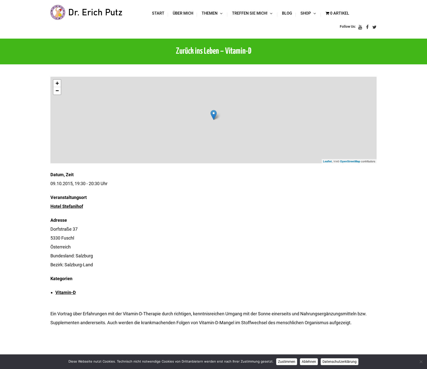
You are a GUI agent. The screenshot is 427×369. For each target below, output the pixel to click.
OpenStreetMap (350, 161)
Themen (209, 13)
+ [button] (57, 83)
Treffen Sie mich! (249, 13)
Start (158, 13)
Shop (305, 13)
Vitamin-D (65, 292)
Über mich (183, 13)
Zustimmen (286, 362)
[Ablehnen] (420, 361)
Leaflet (327, 161)
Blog (287, 13)
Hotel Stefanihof (66, 206)
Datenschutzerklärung (339, 362)
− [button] (57, 91)
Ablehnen (309, 362)
